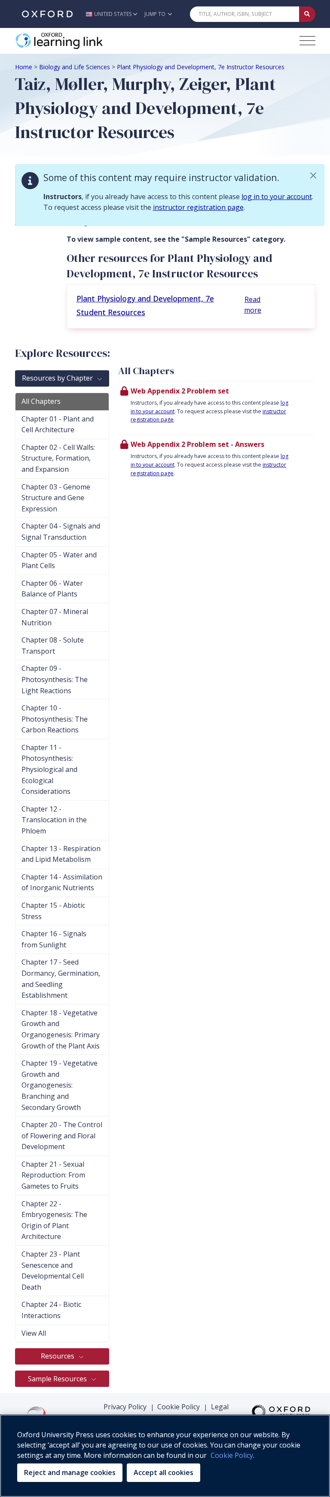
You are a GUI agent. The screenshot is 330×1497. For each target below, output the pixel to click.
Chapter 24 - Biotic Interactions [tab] (51, 1310)
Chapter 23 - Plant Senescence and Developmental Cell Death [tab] (52, 1270)
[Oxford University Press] (47, 14)
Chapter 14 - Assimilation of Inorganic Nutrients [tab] (61, 882)
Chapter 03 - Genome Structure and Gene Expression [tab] (55, 497)
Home (23, 67)
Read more (252, 305)
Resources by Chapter (58, 378)
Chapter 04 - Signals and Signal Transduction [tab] (60, 531)
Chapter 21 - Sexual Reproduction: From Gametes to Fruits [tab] (53, 1175)
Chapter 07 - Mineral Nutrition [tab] (54, 617)
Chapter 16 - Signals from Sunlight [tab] (53, 939)
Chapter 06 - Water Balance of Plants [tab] (52, 588)
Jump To (155, 14)
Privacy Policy (125, 1406)
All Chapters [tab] (41, 401)
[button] (114, 14)
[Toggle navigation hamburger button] (307, 41)
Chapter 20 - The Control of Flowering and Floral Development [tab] (61, 1135)
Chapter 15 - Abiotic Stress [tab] (53, 911)
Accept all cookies (163, 1472)
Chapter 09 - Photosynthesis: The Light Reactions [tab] (54, 679)
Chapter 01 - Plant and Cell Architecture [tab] (57, 424)
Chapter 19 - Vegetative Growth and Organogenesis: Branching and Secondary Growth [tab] (59, 1085)
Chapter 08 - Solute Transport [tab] (52, 645)
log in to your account (276, 196)
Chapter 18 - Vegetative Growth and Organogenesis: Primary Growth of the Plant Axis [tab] (60, 1029)
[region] (165, 1455)
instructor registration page (198, 207)
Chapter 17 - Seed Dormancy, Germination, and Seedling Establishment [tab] (60, 978)
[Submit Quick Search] (307, 14)
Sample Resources (58, 1378)
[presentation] (216, 407)
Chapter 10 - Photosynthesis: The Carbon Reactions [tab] (54, 719)
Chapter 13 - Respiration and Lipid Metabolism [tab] (61, 854)
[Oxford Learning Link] (79, 41)
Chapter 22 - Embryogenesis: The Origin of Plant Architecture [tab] (54, 1220)
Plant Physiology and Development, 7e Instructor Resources (200, 67)
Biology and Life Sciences (74, 67)
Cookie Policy (178, 1406)
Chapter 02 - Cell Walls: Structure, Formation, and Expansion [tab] (58, 458)
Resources (58, 1356)
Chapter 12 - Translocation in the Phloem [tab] (54, 820)
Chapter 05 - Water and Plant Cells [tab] (59, 560)
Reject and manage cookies (70, 1472)
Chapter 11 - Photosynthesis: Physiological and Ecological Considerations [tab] (49, 769)
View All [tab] (33, 1333)
